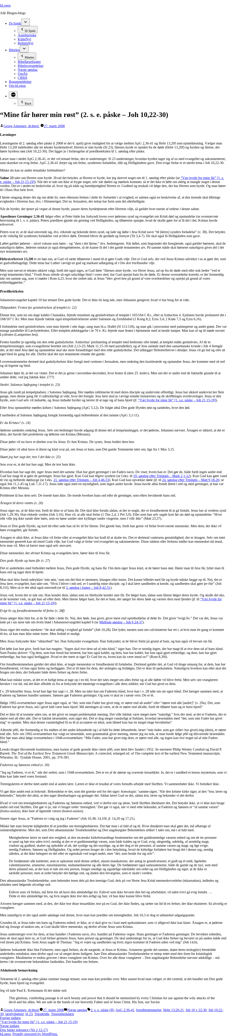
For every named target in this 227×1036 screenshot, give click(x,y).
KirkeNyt (24, 39)
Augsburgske (27, 35)
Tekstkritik (41, 1014)
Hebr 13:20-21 (173, 1010)
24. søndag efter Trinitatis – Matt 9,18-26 (190, 480)
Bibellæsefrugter (29, 62)
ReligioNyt (25, 43)
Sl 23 (29, 1014)
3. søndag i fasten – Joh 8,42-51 (88, 587)
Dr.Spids (15, 23)
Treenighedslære (62, 1014)
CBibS (22, 78)
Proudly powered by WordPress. (35, 1034)
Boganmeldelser (20, 82)
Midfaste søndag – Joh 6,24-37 (121, 622)
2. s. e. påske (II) (102, 1010)
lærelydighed (14, 1014)
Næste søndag (27, 70)
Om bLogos (17, 86)
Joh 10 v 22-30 (196, 1010)
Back (28, 103)
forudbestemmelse (148, 1010)
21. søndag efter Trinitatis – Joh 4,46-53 (81, 480)
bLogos (5, 5)
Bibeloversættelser (30, 66)
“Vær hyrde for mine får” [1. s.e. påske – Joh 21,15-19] (177, 400)
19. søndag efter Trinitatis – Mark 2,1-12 (161, 476)
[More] (13, 95)
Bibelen (14, 50)
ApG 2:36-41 (124, 1010)
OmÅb (22, 74)
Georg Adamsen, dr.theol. (21, 126)
